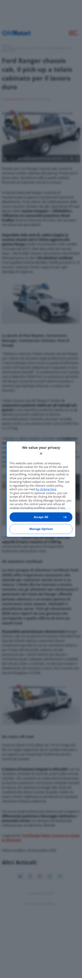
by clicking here (46, 489)
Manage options (41, 529)
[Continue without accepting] (41, 453)
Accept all (41, 517)
